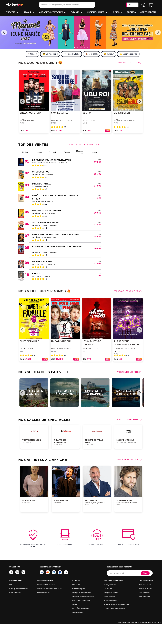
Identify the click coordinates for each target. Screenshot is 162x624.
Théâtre (11, 12)
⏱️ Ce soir (32, 54)
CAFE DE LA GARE (40, 186)
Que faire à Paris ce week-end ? (115, 608)
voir (129, 63)
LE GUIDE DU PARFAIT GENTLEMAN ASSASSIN (55, 234)
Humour (27, 12)
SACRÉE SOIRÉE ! (60, 113)
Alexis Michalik (109, 597)
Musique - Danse (96, 12)
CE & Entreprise (144, 593)
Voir (83, 144)
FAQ (10, 585)
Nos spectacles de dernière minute (116, 604)
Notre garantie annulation (18, 589)
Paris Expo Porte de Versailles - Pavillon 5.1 (49, 163)
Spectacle (53, 152)
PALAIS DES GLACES (90, 349)
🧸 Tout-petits (91, 54)
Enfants (75, 12)
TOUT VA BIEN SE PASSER (45, 223)
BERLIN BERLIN (122, 113)
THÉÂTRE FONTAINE (27, 120)
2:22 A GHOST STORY (30, 113)
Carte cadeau (148, 12)
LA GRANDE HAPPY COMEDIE (62, 120)
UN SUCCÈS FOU (40, 172)
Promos (131, 12)
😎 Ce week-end (50, 54)
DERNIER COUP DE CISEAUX (46, 211)
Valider (145, 573)
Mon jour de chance (111, 593)
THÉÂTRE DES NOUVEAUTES (124, 120)
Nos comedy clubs (110, 600)
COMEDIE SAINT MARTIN (42, 202)
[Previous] (4, 32)
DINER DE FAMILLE (41, 184)
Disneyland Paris (110, 585)
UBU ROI (87, 113)
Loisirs (116, 12)
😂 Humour (108, 54)
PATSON (36, 273)
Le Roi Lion (108, 589)
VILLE (131, 5)
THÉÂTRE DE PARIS (90, 120)
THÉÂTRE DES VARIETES (42, 175)
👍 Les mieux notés (128, 54)
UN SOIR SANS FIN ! (42, 261)
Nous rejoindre (77, 612)
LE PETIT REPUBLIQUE (42, 276)
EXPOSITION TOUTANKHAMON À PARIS (52, 160)
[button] (150, 5)
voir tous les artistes (128, 460)
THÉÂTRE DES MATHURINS (43, 214)
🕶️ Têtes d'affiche (71, 54)
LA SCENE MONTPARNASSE (44, 264)
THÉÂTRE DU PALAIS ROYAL (44, 237)
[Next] (158, 32)
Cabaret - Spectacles (51, 12)
